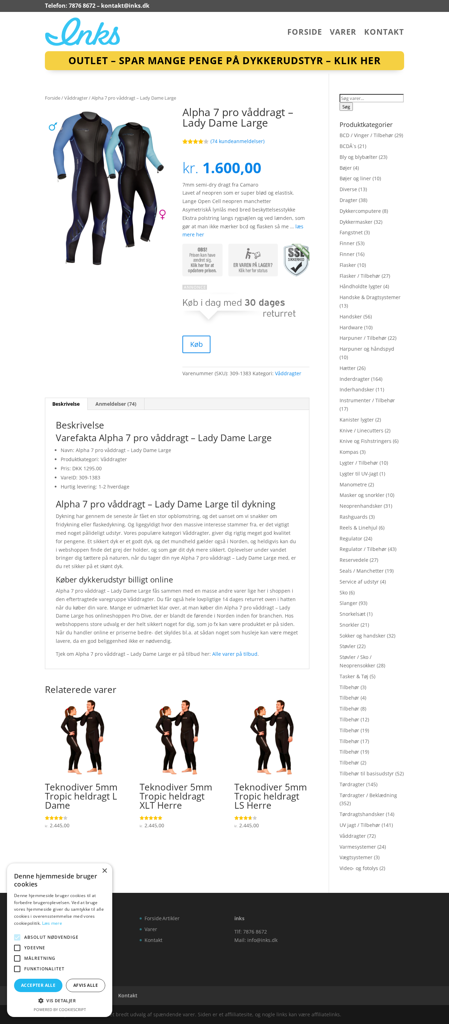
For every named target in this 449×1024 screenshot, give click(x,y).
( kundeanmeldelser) (237, 141)
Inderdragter (355, 379)
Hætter (348, 368)
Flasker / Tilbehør (360, 275)
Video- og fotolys (359, 868)
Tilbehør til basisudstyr (367, 773)
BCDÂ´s (348, 146)
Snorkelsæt (353, 614)
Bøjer (346, 167)
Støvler (348, 646)
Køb (196, 344)
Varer (343, 33)
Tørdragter (352, 784)
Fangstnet (351, 232)
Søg (346, 106)
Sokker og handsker (363, 635)
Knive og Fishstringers (365, 441)
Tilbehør (349, 687)
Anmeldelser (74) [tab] (115, 403)
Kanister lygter (357, 419)
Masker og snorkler (362, 495)
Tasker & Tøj (354, 676)
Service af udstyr (359, 581)
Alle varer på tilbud (234, 654)
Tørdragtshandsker (362, 814)
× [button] (104, 871)
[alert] (59, 940)
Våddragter (76, 98)
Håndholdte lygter (361, 286)
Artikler (171, 918)
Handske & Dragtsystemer (370, 297)
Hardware (351, 327)
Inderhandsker (357, 389)
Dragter (348, 200)
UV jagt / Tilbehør (360, 825)
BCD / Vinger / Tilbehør (366, 135)
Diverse (348, 189)
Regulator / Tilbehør (363, 549)
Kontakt (384, 33)
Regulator (351, 538)
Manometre (353, 484)
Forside (304, 33)
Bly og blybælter (358, 157)
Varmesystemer (358, 846)
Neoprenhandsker (361, 506)
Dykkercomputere (360, 211)
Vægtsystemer (356, 857)
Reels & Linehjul (358, 527)
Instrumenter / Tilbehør (367, 400)
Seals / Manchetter (362, 570)
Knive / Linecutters (361, 430)
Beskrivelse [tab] (66, 403)
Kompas (349, 452)
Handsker (351, 316)
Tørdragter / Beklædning (368, 795)
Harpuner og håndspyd (367, 348)
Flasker (348, 265)
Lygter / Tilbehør (359, 462)
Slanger (348, 603)
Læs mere (52, 923)
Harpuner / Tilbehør (363, 338)
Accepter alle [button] (38, 985)
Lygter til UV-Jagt (359, 473)
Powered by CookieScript (60, 1009)
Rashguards (354, 516)
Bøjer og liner (355, 178)
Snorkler (349, 624)
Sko (344, 592)
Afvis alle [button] (85, 985)
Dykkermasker (356, 221)
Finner (347, 243)
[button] (59, 1001)
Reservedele (354, 560)
